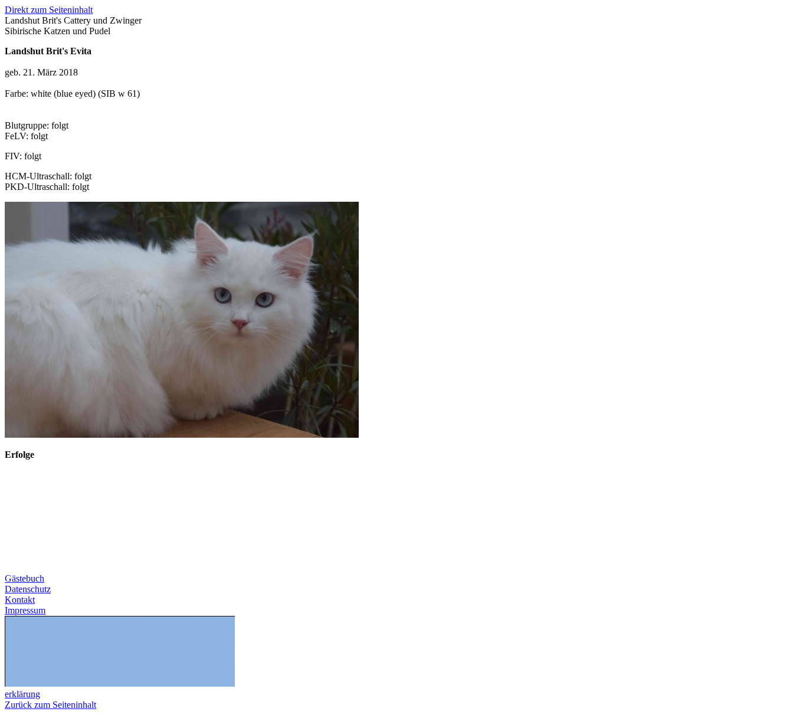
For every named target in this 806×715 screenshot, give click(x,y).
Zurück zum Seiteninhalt (50, 705)
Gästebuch (24, 578)
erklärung (22, 694)
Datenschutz (28, 589)
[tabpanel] (403, 119)
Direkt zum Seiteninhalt (49, 10)
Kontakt (20, 600)
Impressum (25, 610)
